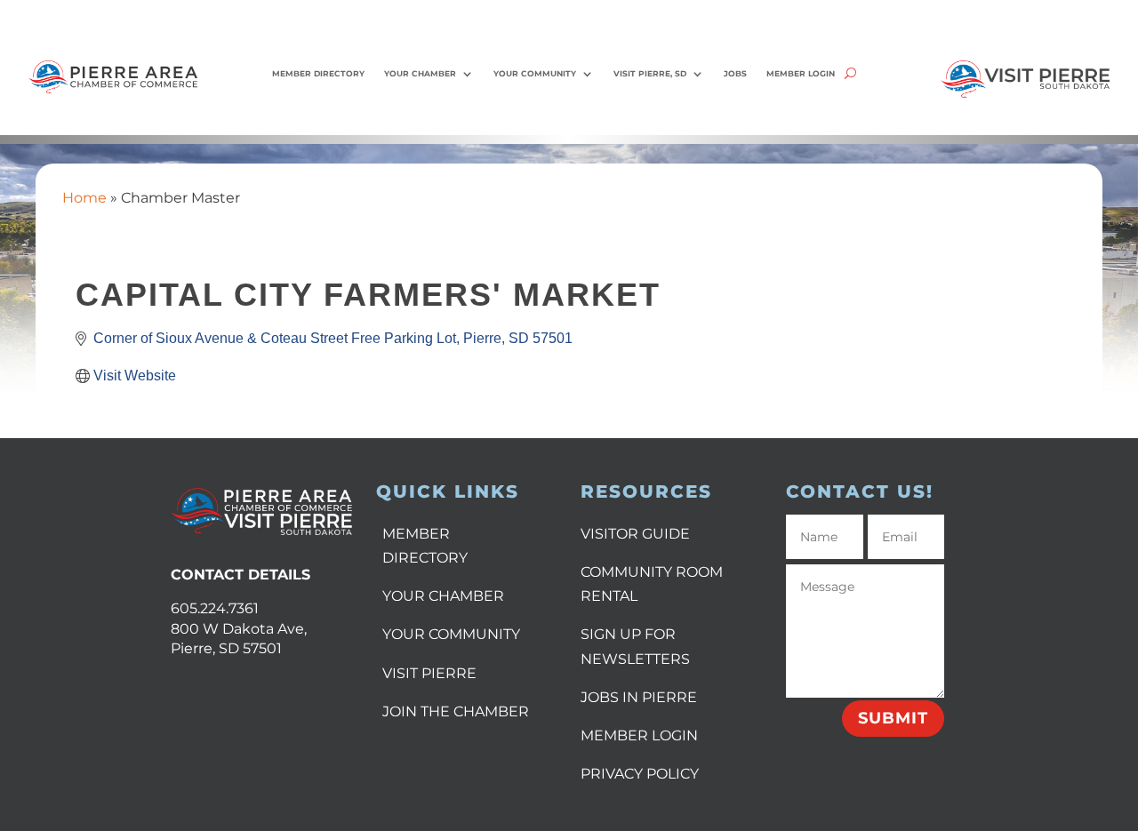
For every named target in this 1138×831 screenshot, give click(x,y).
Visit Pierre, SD (649, 73)
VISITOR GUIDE (635, 533)
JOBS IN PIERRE (639, 697)
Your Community (534, 73)
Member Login (800, 73)
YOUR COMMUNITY (451, 634)
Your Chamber (420, 73)
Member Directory (318, 73)
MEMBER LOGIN (639, 735)
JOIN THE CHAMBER (455, 711)
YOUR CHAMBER (443, 595)
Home (84, 197)
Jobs (735, 73)
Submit (893, 718)
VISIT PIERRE (429, 673)
